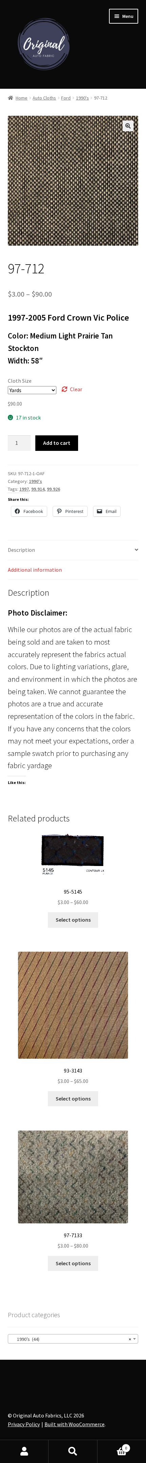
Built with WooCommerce (74, 1424)
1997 (24, 489)
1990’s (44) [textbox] (71, 1339)
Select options (73, 919)
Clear (76, 389)
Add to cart (56, 442)
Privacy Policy (24, 1424)
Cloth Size (20, 380)
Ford (66, 98)
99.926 (53, 489)
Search (73, 1451)
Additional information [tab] (35, 569)
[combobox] (73, 1339)
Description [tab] (21, 549)
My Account (24, 1451)
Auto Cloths (44, 98)
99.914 (37, 489)
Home (22, 98)
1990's (82, 98)
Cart (112, 1446)
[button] (128, 125)
